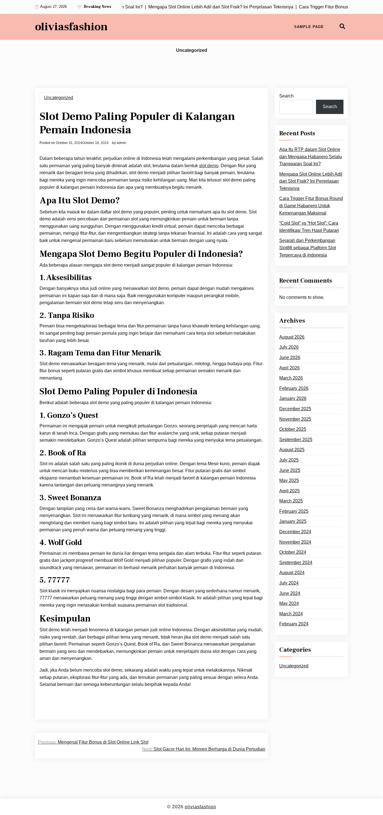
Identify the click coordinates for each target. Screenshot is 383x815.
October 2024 (292, 552)
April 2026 (289, 367)
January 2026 (292, 398)
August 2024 (291, 572)
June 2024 (289, 593)
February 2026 (293, 388)
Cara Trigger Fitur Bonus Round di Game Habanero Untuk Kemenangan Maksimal (311, 205)
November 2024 (295, 542)
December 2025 (295, 408)
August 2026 (291, 337)
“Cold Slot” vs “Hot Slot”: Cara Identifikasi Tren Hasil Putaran (309, 227)
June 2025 (289, 470)
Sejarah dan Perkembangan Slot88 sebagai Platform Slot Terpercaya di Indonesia (307, 247)
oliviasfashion (71, 27)
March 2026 (291, 378)
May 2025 (289, 480)
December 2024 (295, 531)
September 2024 (295, 562)
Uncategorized (191, 50)
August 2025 (291, 449)
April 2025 (289, 490)
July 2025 (289, 460)
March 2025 (291, 501)
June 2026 (289, 357)
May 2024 (289, 603)
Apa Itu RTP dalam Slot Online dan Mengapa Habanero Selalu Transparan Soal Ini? (310, 156)
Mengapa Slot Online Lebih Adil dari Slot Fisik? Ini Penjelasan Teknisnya (310, 181)
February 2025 (293, 511)
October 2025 (292, 429)
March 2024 (291, 613)
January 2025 (292, 521)
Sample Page (309, 27)
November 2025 (295, 419)
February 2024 (293, 623)
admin (121, 143)
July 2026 (289, 347)
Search (286, 96)
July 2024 (289, 583)
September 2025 (295, 439)
